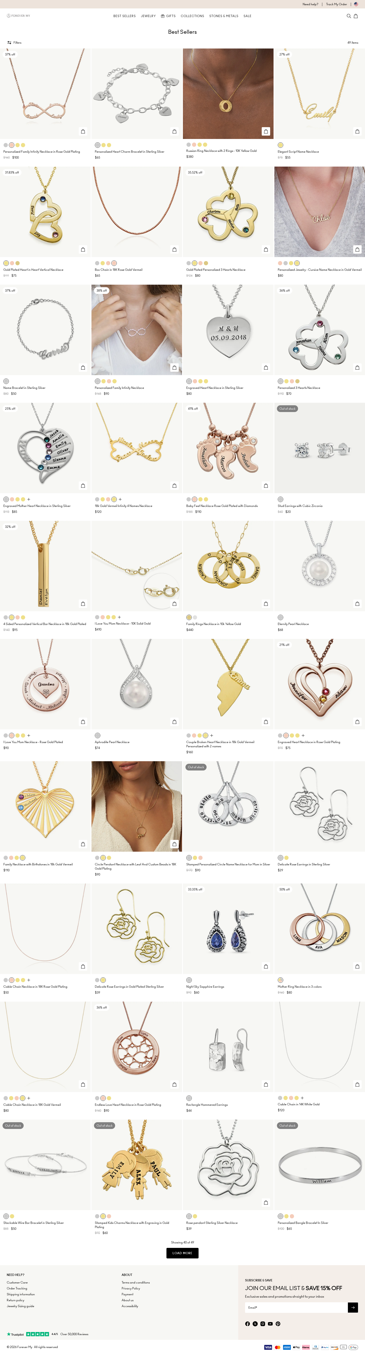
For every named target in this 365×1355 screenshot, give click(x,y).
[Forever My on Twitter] (255, 1324)
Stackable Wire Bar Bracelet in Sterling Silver (33, 1223)
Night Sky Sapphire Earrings (205, 987)
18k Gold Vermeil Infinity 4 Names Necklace (123, 506)
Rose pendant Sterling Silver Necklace (212, 1223)
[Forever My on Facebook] (247, 1324)
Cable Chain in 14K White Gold (299, 1104)
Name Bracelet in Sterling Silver (24, 388)
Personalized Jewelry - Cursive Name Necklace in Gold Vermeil (320, 270)
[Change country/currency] (352, 4)
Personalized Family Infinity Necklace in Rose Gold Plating (41, 152)
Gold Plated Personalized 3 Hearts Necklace (215, 270)
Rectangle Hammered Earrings (207, 1105)
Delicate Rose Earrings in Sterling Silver (304, 864)
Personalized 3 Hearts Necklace (299, 388)
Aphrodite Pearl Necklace (112, 742)
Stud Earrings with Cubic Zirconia (300, 506)
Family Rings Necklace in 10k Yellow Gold (213, 624)
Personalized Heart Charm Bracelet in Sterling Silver (129, 152)
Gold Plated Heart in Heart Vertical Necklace (33, 270)
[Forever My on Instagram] (262, 1324)
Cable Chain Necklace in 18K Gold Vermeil (32, 1105)
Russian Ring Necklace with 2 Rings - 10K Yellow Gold (221, 151)
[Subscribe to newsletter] (353, 1307)
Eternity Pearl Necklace (293, 624)
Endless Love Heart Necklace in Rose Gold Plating (128, 1105)
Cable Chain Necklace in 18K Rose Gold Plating (35, 987)
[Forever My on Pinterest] (278, 1324)
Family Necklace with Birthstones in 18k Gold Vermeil (38, 864)
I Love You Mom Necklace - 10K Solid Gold (123, 623)
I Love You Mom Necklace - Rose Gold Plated (33, 742)
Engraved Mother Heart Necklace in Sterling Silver (37, 506)
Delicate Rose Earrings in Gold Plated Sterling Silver (129, 987)
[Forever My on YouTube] (270, 1324)
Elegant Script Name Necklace (298, 152)
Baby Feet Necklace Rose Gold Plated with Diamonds (222, 506)
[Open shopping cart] (355, 16)
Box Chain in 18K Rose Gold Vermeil (118, 270)
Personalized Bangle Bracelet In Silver (303, 1223)
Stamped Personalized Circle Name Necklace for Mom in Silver (228, 864)
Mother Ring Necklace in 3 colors (299, 987)
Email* (252, 1307)
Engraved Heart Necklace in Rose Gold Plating (309, 742)
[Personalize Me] (83, 131)
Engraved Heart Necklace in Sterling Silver (214, 388)
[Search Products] (348, 16)
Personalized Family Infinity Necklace (119, 388)
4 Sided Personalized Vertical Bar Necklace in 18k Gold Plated (44, 624)
